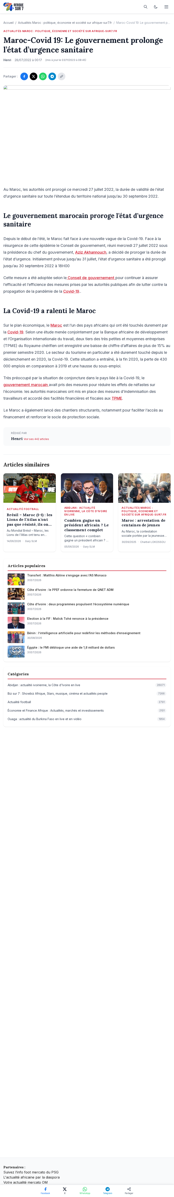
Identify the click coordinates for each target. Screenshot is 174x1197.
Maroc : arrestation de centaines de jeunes (143, 523)
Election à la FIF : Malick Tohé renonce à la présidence (67, 618)
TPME (117, 398)
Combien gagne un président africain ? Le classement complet (86, 525)
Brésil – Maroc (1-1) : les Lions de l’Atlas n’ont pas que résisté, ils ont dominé (29, 520)
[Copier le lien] (61, 76)
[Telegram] (52, 76)
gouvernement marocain (26, 384)
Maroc (56, 325)
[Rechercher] (145, 7)
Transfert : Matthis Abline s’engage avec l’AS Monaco (67, 575)
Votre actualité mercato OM (25, 1182)
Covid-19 (71, 291)
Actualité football (23, 509)
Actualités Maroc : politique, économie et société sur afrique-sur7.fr (65, 22)
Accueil (8, 22)
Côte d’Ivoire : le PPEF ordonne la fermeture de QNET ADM (70, 589)
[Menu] (166, 7)
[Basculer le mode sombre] (156, 7)
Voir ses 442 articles (36, 439)
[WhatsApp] (43, 76)
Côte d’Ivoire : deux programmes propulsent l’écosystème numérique (78, 604)
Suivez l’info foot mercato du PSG (31, 1172)
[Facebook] (24, 76)
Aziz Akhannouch (90, 252)
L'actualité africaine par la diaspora (31, 1177)
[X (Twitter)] (33, 76)
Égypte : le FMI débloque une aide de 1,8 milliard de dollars (71, 647)
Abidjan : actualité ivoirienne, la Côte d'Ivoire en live (85, 511)
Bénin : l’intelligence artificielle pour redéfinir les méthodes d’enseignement (83, 633)
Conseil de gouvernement (91, 277)
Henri (17, 438)
